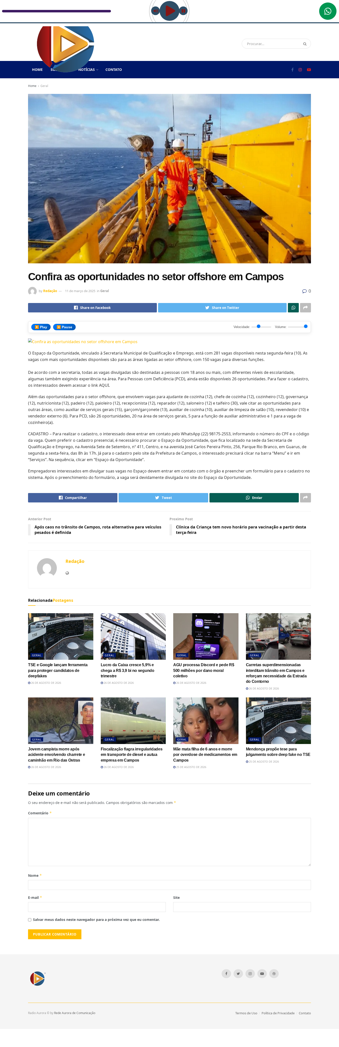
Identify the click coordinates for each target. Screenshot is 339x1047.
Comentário (40, 813)
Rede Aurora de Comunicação (74, 1013)
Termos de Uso (246, 1013)
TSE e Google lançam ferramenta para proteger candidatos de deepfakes (57, 670)
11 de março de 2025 (80, 291)
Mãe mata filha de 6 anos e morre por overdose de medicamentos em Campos (205, 754)
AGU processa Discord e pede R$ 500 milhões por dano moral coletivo (203, 670)
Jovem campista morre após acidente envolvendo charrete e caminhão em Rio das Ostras (56, 754)
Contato (113, 69)
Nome (35, 875)
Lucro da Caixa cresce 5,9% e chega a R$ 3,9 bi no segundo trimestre (127, 670)
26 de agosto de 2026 (45, 683)
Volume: (281, 327)
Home (32, 86)
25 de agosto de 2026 (190, 767)
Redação (50, 291)
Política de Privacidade (278, 1013)
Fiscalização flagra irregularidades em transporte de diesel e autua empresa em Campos (132, 754)
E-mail (35, 897)
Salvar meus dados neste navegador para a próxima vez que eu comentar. (96, 919)
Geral (44, 86)
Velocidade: (242, 327)
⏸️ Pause (64, 327)
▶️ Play (41, 327)
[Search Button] (306, 44)
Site (176, 897)
